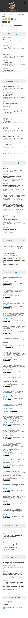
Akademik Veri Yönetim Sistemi (8, 15)
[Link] (23, 332)
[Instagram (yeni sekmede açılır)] (9, 22)
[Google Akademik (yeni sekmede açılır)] (3, 19)
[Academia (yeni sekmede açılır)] (6, 22)
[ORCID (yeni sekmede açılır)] (9, 19)
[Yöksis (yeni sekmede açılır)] (15, 19)
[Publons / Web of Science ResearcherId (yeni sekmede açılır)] (12, 19)
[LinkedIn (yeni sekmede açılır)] (3, 22)
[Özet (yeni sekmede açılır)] (21, 283)
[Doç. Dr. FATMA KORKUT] (11, 5)
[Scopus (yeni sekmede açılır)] (6, 19)
